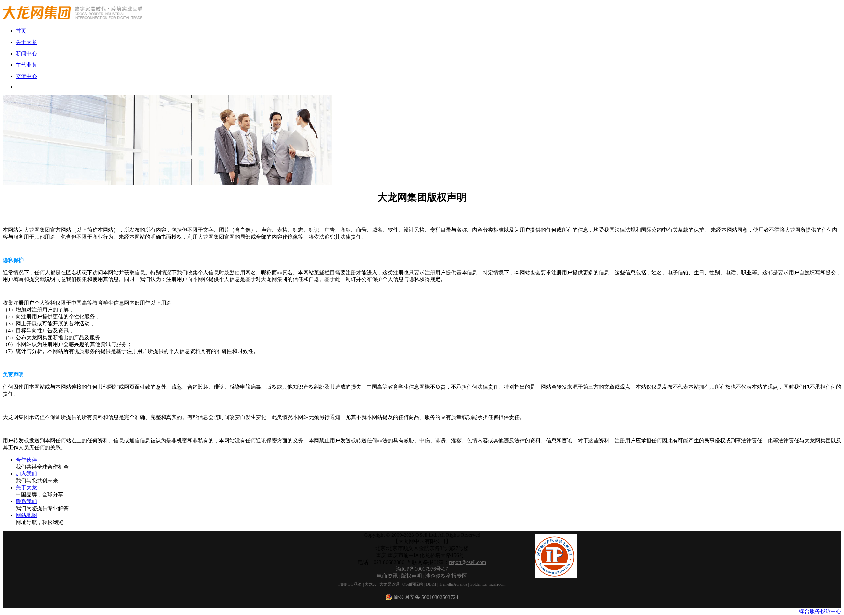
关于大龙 (26, 487)
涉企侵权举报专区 (446, 576)
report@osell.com (467, 562)
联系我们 (26, 501)
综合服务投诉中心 (820, 611)
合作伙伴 (26, 460)
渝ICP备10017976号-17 (422, 569)
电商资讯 (387, 576)
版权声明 (411, 576)
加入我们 (26, 473)
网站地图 (26, 515)
